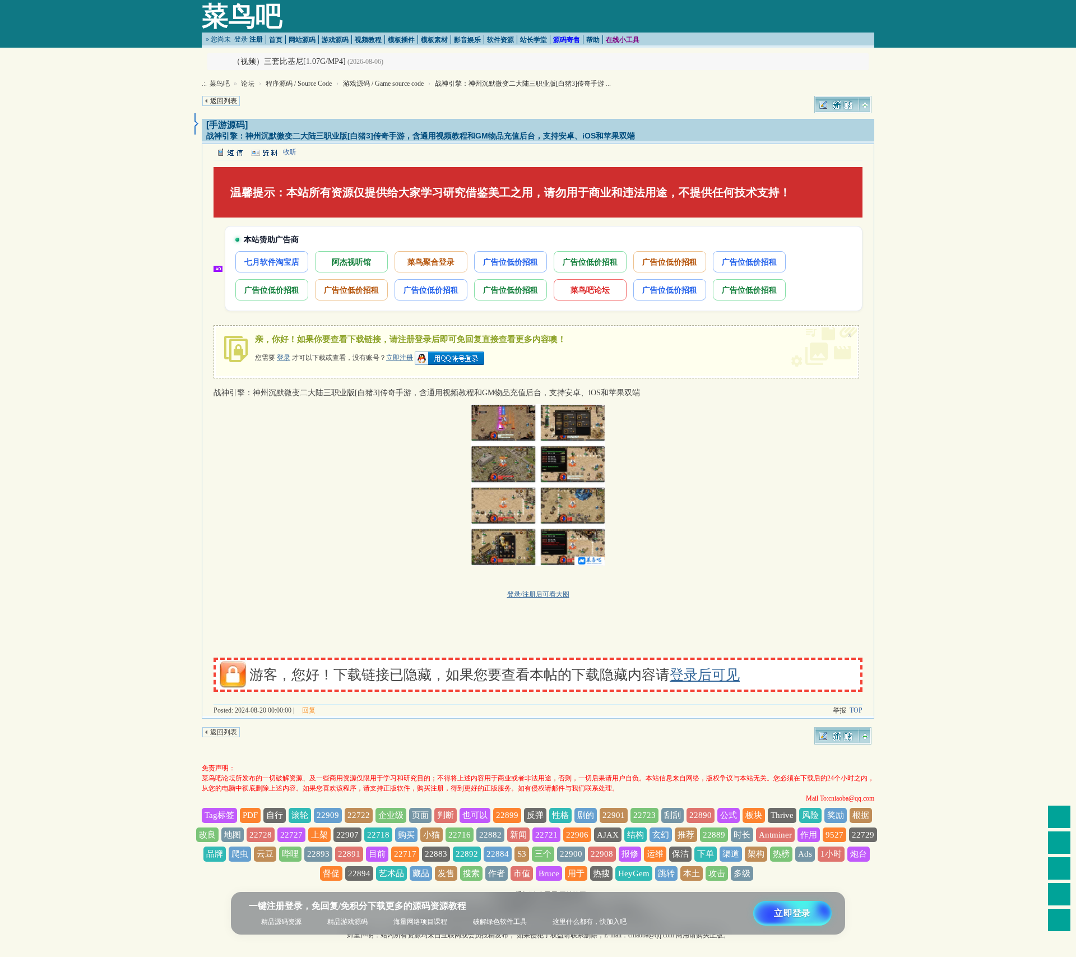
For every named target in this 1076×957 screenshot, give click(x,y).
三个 (543, 853)
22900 (571, 853)
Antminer (775, 834)
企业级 (391, 815)
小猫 (431, 834)
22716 (459, 834)
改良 (207, 834)
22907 (347, 834)
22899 (507, 815)
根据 (860, 815)
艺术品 (391, 873)
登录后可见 (705, 674)
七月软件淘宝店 (271, 261)
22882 (490, 834)
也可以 (475, 815)
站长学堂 (533, 40)
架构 (756, 853)
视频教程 (368, 40)
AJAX (608, 834)
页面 (420, 815)
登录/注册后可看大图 (538, 594)
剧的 (585, 815)
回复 (309, 710)
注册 (256, 39)
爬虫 (239, 853)
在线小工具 (622, 40)
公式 (728, 815)
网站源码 (302, 40)
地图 (232, 834)
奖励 (835, 815)
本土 (691, 873)
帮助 (593, 40)
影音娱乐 (467, 40)
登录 (241, 39)
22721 (546, 834)
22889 (714, 834)
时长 (742, 834)
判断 (445, 815)
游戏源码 (335, 40)
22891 (349, 853)
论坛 (247, 83)
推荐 (686, 834)
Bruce (549, 873)
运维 (655, 853)
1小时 (831, 853)
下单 (705, 853)
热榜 (781, 853)
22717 (405, 853)
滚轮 (299, 815)
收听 (289, 152)
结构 (635, 834)
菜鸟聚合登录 (430, 261)
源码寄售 (566, 40)
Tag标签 (219, 815)
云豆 (265, 853)
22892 (467, 853)
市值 (521, 873)
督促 (331, 873)
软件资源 (500, 40)
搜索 (471, 873)
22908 (602, 853)
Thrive (782, 815)
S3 (521, 853)
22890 (700, 815)
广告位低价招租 (510, 261)
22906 (577, 834)
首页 (275, 40)
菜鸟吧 (242, 16)
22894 (359, 873)
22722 (358, 815)
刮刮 (672, 815)
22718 (378, 834)
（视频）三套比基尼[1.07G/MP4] (289, 61)
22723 (644, 815)
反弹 (535, 815)
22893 (318, 853)
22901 (613, 815)
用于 (576, 873)
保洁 (680, 853)
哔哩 (290, 853)
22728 (260, 834)
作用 (808, 834)
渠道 (730, 853)
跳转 (666, 873)
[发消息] (230, 152)
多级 (742, 873)
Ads (805, 853)
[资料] (264, 152)
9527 (834, 834)
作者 (496, 873)
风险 (810, 815)
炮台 (858, 853)
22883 (436, 853)
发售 (446, 873)
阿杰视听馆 (351, 261)
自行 (274, 815)
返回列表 (223, 101)
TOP (856, 710)
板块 (753, 815)
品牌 (214, 853)
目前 (377, 853)
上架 (319, 834)
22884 (497, 853)
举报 (839, 710)
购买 (406, 834)
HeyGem (634, 873)
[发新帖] (842, 104)
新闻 (518, 834)
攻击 (716, 873)
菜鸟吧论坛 (590, 289)
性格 (560, 815)
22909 (328, 815)
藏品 (420, 873)
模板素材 (434, 40)
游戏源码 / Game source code (383, 83)
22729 (863, 834)
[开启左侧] (196, 124)
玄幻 (660, 834)
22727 (291, 834)
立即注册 (399, 357)
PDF (250, 815)
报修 (630, 853)
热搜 (601, 873)
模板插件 (401, 40)
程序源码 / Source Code (299, 83)
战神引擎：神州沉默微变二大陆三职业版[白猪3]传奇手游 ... (523, 83)
